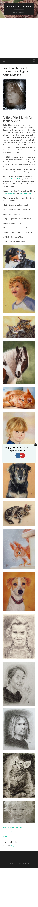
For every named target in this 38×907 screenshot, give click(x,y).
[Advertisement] (19, 38)
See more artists (8, 832)
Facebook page (25, 193)
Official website (8, 193)
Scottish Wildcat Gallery (12, 179)
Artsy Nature (19, 6)
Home (5, 836)
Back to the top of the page (12, 827)
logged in (14, 846)
